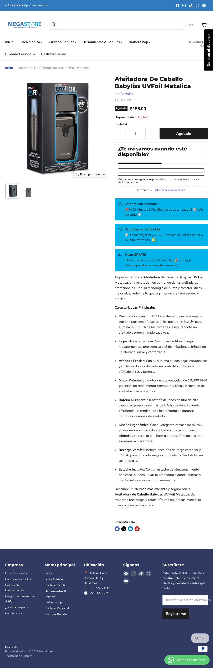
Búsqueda (11, 647)
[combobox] (116, 24)
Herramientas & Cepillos (101, 42)
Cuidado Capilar (61, 42)
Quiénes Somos (16, 573)
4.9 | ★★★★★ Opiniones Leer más (26, 5)
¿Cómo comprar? (16, 607)
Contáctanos (13, 613)
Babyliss (126, 94)
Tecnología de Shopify (18, 656)
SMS (183, 163)
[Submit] (53, 24)
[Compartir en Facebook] (117, 528)
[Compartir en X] (123, 528)
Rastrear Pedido (53, 54)
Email (140, 163)
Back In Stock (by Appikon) (169, 190)
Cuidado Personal (19, 54)
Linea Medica (30, 42)
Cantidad (121, 124)
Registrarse (176, 613)
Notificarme (161, 175)
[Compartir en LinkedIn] (130, 528)
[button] (13, 191)
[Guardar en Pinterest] (137, 528)
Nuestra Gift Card (198, 44)
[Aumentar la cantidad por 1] (151, 133)
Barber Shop (139, 42)
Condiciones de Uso (18, 579)
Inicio (9, 42)
